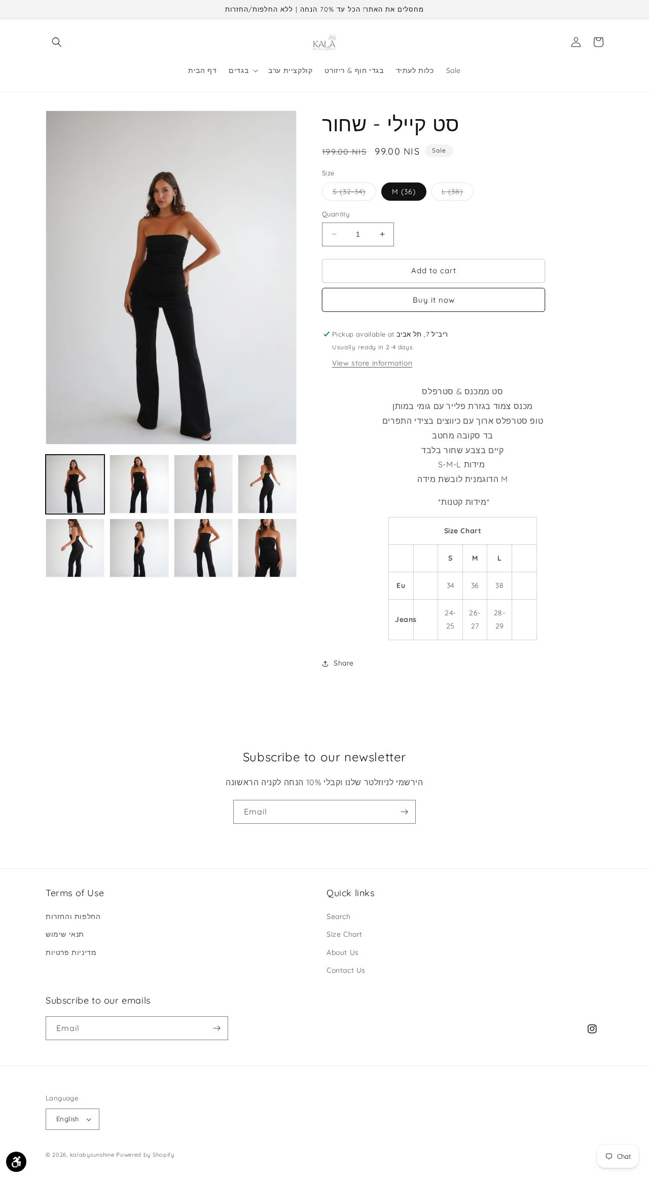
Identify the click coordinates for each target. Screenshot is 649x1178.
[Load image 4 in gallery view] (267, 484)
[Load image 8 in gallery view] (267, 548)
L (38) (458, 194)
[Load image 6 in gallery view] (139, 548)
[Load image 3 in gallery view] (203, 484)
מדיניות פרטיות (71, 952)
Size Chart (345, 934)
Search (339, 916)
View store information (372, 362)
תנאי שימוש (65, 934)
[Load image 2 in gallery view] (139, 484)
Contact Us (346, 970)
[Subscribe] (404, 812)
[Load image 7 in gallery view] (203, 548)
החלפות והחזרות (73, 916)
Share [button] (344, 663)
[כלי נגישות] (16, 1162)
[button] (57, 42)
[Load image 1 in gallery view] (75, 484)
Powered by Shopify (145, 1154)
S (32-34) (354, 194)
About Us (343, 952)
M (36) (404, 191)
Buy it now (434, 300)
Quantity (335, 214)
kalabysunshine (92, 1154)
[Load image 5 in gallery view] (75, 548)
